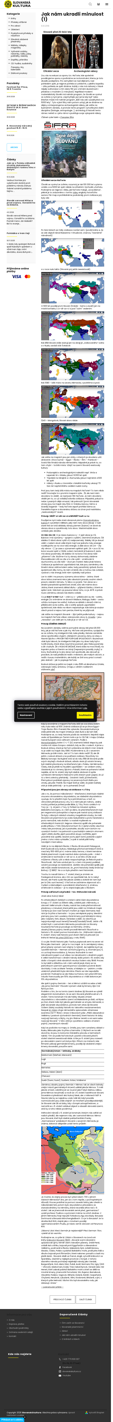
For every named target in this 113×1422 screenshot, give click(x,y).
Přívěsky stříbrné (19, 22)
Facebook (67, 1367)
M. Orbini (53, 1010)
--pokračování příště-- (52, 1287)
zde (85, 708)
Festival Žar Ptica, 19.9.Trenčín (17, 88)
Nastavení (26, 715)
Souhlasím (85, 715)
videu (75, 192)
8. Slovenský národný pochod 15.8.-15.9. (19, 127)
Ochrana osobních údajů (21, 1332)
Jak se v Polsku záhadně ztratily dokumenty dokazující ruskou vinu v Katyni (21, 166)
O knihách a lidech (71, 1339)
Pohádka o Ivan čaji (18, 233)
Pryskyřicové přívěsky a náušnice (22, 34)
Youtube (66, 1375)
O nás (11, 1320)
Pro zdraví (15, 25)
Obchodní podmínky (19, 1328)
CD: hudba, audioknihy (21, 63)
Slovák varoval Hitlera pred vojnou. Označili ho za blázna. (21, 203)
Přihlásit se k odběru (12, 1420)
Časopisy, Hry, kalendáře (17, 68)
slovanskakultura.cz (71, 1371)
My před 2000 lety (64, 937)
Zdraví (65, 1331)
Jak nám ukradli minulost (74, 1335)
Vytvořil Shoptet (96, 1412)
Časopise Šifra (67, 117)
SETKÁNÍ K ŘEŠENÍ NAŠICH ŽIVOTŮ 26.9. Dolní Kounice (21, 107)
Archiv (14, 147)
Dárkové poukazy (19, 73)
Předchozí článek (62, 1299)
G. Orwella (90, 617)
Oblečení (15, 29)
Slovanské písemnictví (72, 1327)
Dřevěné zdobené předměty (19, 40)
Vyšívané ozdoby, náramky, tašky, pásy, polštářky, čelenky (21, 54)
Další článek (86, 1299)
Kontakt (12, 1336)
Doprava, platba (16, 1324)
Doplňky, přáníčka (19, 59)
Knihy (13, 18)
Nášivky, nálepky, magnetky (19, 46)
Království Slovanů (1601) (58, 1240)
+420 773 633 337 (71, 1359)
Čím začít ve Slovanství (73, 1323)
